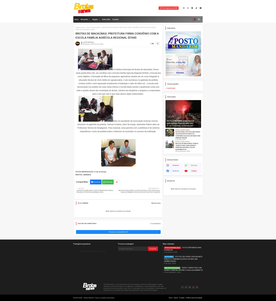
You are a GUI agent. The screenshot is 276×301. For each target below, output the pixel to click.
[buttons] (183, 8)
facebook (175, 171)
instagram (175, 165)
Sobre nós (106, 19)
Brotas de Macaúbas (93, 27)
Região (95, 19)
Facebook (97, 182)
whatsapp (194, 165)
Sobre (176, 298)
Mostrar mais (156, 203)
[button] (194, 19)
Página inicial (79, 27)
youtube (194, 171)
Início (76, 19)
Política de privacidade (194, 298)
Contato (115, 19)
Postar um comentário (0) (118, 232)
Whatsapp (109, 182)
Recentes (84, 19)
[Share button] (116, 182)
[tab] (76, 20)
